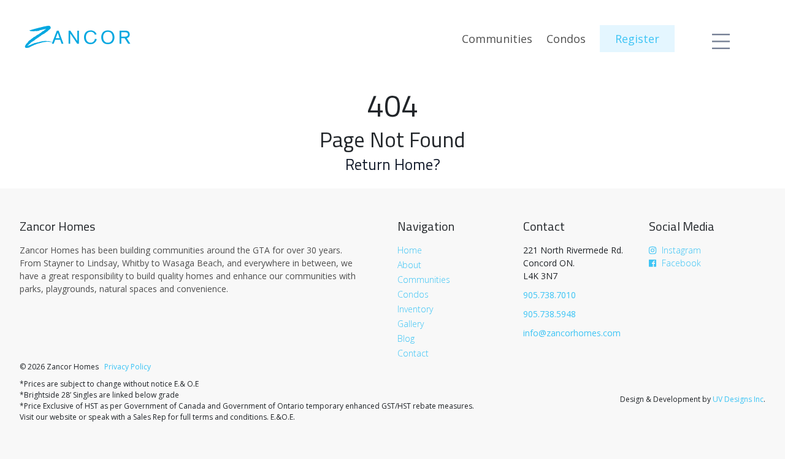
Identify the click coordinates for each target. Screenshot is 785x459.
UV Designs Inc (738, 399)
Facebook (681, 263)
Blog (406, 338)
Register (637, 38)
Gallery (410, 324)
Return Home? (392, 164)
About (409, 265)
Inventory (415, 309)
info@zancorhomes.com (572, 333)
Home (409, 250)
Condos (566, 38)
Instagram (681, 250)
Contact (413, 353)
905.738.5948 (549, 314)
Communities (497, 38)
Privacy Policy (127, 366)
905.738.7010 (549, 295)
